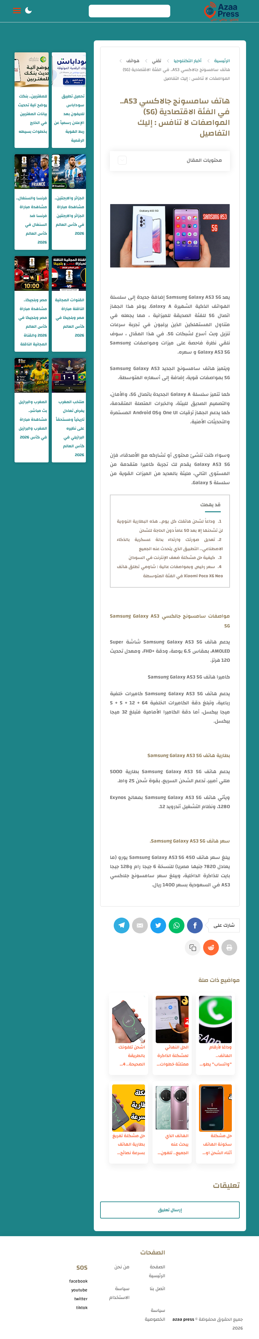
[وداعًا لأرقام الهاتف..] (215, 1019)
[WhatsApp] (178, 929)
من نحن (122, 1267)
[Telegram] (123, 929)
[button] (28, 11)
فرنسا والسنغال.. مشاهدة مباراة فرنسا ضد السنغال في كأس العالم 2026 (31, 220)
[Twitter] (159, 929)
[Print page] (230, 951)
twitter (80, 1299)
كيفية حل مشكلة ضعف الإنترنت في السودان (172, 558)
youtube (79, 1290)
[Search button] (96, 11)
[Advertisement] (207, 1278)
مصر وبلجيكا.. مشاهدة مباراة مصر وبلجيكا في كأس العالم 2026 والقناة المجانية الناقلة (32, 322)
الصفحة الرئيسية (157, 1271)
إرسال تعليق (170, 1210)
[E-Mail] (141, 929)
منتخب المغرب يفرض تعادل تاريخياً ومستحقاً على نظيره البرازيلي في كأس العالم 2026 (70, 428)
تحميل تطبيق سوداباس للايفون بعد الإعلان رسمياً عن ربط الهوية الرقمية (69, 118)
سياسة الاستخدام (119, 1293)
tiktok (81, 1308)
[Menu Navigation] (17, 11)
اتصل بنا (157, 1288)
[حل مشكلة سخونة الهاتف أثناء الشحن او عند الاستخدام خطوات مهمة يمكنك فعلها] (215, 1108)
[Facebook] (196, 929)
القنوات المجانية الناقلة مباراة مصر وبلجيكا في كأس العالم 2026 (69, 317)
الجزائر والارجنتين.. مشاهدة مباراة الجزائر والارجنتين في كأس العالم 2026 (69, 215)
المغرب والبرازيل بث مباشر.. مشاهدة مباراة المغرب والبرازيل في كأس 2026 (33, 419)
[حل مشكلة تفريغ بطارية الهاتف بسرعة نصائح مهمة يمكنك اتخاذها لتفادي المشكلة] (128, 1108)
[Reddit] (212, 951)
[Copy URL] (194, 951)
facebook (78, 1281)
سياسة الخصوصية (155, 1315)
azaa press (183, 1319)
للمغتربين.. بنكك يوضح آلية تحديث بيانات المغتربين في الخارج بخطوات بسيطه (32, 113)
